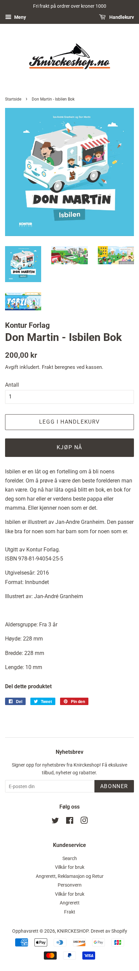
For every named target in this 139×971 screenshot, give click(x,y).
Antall (12, 385)
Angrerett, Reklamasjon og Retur (70, 876)
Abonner (114, 786)
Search (69, 858)
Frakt (47, 367)
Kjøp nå (69, 447)
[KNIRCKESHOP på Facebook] (70, 821)
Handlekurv (121, 17)
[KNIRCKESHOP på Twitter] (55, 821)
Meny (19, 17)
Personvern (70, 885)
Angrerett (70, 902)
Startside (13, 99)
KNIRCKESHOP (72, 931)
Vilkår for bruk (69, 867)
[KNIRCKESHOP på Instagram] (84, 821)
